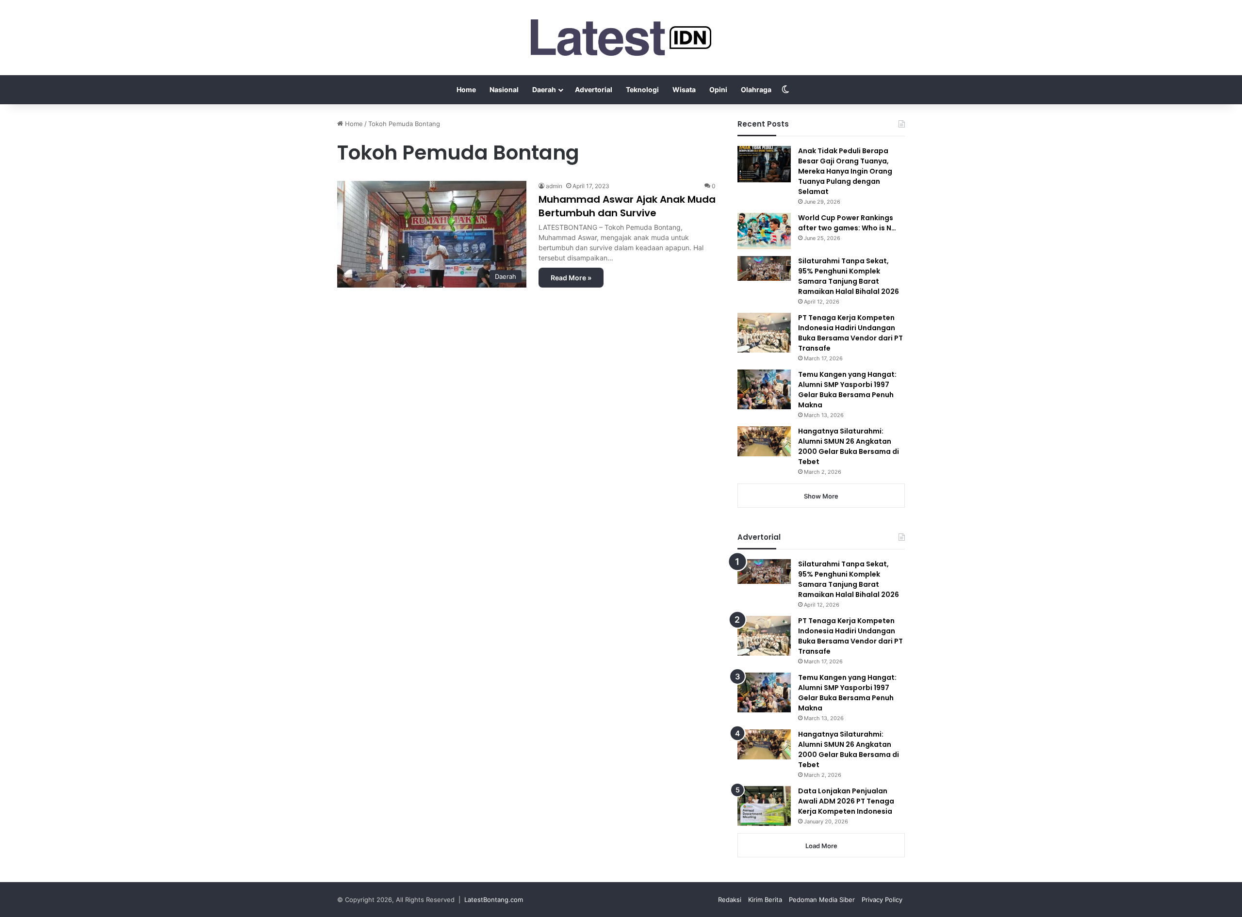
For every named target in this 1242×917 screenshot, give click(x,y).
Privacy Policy (882, 899)
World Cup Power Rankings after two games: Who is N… (847, 223)
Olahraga (756, 89)
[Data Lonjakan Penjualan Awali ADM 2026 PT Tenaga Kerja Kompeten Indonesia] (764, 806)
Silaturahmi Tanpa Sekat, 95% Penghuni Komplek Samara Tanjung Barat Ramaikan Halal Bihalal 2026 (848, 276)
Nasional (504, 89)
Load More (821, 846)
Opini (718, 89)
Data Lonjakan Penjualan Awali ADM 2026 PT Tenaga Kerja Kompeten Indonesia (846, 801)
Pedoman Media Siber (822, 899)
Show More (821, 496)
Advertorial (593, 89)
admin (554, 186)
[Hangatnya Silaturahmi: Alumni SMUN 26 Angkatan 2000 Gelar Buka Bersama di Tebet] (764, 441)
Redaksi (729, 899)
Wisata (684, 89)
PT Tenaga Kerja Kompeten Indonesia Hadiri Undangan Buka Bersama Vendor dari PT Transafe (850, 333)
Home (466, 89)
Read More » (571, 277)
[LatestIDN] (621, 37)
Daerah (544, 89)
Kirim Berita (765, 899)
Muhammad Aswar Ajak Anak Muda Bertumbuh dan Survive (627, 206)
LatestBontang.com (493, 899)
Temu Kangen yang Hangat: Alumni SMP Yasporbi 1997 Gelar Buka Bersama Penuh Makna (847, 390)
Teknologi (642, 89)
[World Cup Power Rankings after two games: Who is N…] (764, 231)
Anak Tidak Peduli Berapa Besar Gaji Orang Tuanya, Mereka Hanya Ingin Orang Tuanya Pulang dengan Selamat (845, 171)
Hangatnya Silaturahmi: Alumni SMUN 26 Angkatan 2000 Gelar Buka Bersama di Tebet (848, 446)
